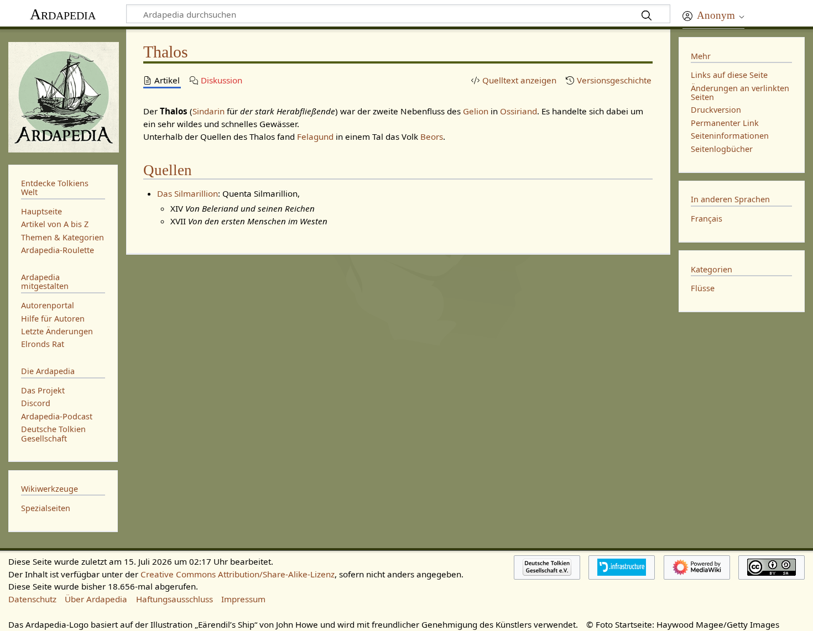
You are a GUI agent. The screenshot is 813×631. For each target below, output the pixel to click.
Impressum (243, 598)
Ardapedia (63, 14)
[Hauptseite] (63, 95)
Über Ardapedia (96, 598)
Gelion (475, 111)
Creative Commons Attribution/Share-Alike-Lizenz (237, 574)
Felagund (315, 136)
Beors (431, 136)
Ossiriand (518, 111)
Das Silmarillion (187, 193)
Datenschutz (32, 598)
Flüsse (703, 288)
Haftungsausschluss (174, 598)
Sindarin (208, 111)
